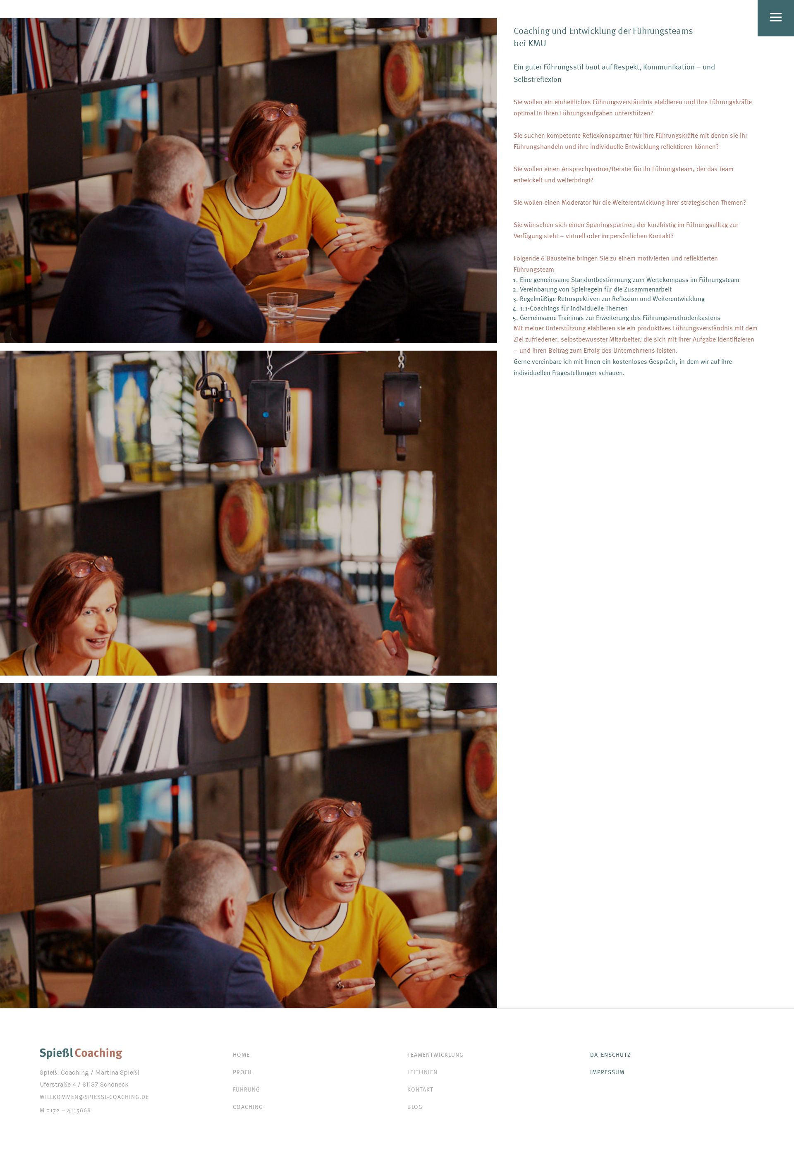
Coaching (248, 1106)
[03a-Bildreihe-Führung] (248, 180)
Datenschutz (610, 1054)
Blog (415, 1106)
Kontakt (420, 1089)
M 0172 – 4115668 (65, 1110)
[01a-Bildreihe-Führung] (248, 845)
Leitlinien (422, 1072)
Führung (246, 1089)
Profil (243, 1072)
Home (241, 1054)
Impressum (607, 1072)
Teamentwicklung (435, 1054)
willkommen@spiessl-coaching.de (94, 1096)
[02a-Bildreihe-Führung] (248, 513)
